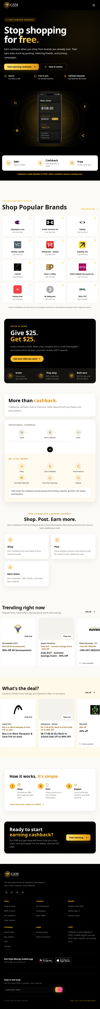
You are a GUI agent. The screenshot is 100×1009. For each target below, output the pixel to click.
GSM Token (41, 915)
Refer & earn (9, 911)
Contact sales (74, 915)
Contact (7, 946)
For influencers (42, 906)
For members (10, 915)
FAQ (6, 941)
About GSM (9, 932)
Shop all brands (88, 209)
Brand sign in (74, 911)
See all (88, 611)
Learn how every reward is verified (25, 804)
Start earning (76, 837)
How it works (56, 66)
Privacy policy (42, 932)
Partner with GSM (75, 906)
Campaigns (41, 911)
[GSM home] (11, 5)
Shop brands (9, 906)
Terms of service (43, 937)
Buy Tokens (9, 937)
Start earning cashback (19, 66)
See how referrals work (25, 358)
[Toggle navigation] (93, 5)
